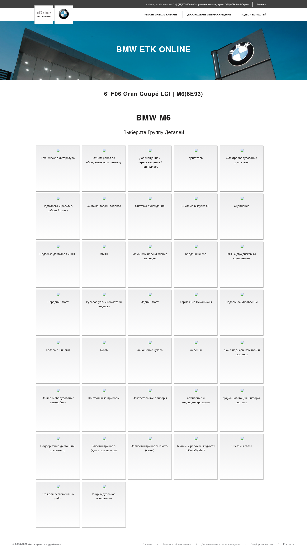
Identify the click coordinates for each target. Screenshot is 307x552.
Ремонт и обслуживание (161, 14)
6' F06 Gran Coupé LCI (137, 93)
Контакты (288, 544)
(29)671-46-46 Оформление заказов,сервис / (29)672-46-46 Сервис (213, 4)
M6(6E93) (189, 93)
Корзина (261, 4)
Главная (147, 544)
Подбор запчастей (253, 14)
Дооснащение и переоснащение (209, 14)
